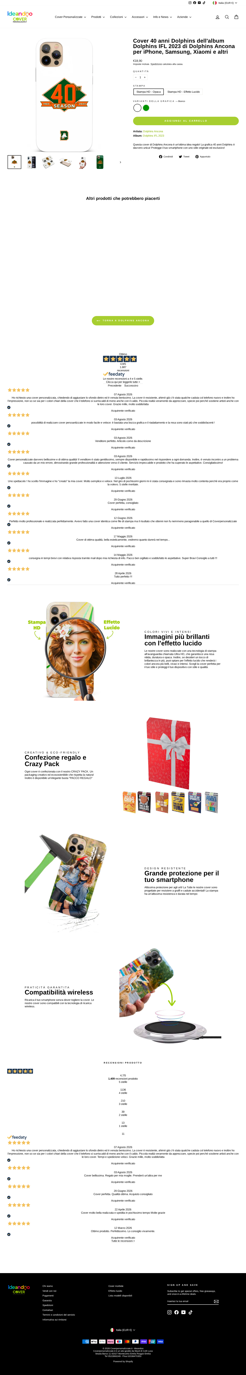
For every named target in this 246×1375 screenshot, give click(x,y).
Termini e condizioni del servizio (59, 1314)
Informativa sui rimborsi (54, 1319)
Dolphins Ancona (153, 131)
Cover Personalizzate (69, 16)
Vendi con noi (49, 1291)
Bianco (137, 107)
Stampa (139, 86)
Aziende (183, 16)
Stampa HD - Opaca (149, 91)
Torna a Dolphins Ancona (125, 320)
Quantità (141, 71)
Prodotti (96, 16)
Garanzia (47, 1300)
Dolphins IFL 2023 (153, 135)
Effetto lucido (115, 1291)
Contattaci (48, 1310)
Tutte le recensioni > (123, 1240)
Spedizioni (48, 1305)
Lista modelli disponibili (120, 1295)
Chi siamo (48, 1286)
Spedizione (156, 64)
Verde (146, 107)
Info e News (161, 16)
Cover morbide (115, 1286)
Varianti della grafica (159, 101)
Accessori (138, 16)
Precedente (114, 385)
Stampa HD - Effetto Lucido (183, 91)
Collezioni (117, 16)
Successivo (131, 385)
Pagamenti (48, 1295)
